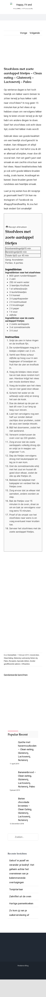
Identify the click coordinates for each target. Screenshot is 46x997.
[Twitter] (19, 971)
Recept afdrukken (17, 227)
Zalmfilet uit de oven (20, 896)
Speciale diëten (23, 661)
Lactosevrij (25, 658)
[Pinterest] (27, 971)
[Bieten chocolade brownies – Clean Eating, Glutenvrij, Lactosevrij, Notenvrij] (13, 799)
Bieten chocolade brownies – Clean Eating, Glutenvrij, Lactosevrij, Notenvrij (25, 809)
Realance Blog (23, 965)
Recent (23, 734)
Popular (13, 734)
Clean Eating (8, 658)
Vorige (23, 33)
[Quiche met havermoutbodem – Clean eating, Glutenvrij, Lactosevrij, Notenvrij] (13, 742)
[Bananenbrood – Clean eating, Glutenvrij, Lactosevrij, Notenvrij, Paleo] (13, 772)
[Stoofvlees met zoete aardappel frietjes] (23, 53)
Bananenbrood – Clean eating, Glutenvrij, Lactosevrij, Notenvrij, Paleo (27, 779)
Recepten (12, 661)
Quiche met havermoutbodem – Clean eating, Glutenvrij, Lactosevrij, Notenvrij (27, 751)
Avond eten (34, 655)
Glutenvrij (17, 658)
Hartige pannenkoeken (21, 903)
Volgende (35, 33)
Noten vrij (33, 658)
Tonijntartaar (16, 889)
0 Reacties (26, 664)
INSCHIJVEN (23, 642)
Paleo (6, 661)
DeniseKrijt (12, 655)
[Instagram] (23, 971)
